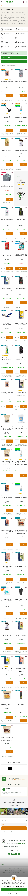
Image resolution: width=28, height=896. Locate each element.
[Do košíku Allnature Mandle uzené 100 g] (9, 95)
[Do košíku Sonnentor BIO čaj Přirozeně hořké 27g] (9, 302)
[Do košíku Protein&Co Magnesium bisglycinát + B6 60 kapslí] (23, 164)
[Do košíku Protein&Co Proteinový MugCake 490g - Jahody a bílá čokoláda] (23, 544)
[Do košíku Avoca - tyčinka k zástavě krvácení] (9, 337)
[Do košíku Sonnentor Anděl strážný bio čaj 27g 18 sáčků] (23, 337)
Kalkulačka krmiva (20, 868)
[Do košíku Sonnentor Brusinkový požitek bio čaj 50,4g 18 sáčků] (9, 544)
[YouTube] (15, 854)
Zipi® (5, 868)
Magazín (12, 874)
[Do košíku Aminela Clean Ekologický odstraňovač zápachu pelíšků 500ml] (23, 475)
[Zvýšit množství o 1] (5, 95)
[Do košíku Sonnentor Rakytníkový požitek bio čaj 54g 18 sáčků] (9, 579)
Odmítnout (10, 893)
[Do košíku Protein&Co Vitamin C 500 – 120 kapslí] (9, 648)
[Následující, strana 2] (14, 768)
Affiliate (16, 874)
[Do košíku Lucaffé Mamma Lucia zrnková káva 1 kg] (9, 268)
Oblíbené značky (11, 868)
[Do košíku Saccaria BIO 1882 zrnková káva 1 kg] (23, 233)
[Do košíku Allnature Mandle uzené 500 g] (9, 406)
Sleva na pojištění (16, 872)
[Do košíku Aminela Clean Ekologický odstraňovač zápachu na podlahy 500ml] (23, 510)
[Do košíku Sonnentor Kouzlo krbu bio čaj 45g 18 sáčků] (9, 510)
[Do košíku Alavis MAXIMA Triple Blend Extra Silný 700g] (9, 613)
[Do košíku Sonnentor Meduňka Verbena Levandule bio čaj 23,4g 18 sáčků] (23, 406)
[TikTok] (19, 854)
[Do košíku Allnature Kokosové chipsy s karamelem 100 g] (23, 441)
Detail (21, 268)
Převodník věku (20, 870)
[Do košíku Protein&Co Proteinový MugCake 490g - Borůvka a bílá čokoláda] (9, 751)
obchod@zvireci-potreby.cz (11, 846)
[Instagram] (12, 854)
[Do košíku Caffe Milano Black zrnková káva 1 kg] (23, 302)
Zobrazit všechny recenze (19, 779)
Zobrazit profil (13, 805)
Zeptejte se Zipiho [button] (21, 843)
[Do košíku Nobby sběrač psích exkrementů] (9, 130)
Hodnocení (23, 872)
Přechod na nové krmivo (10, 870)
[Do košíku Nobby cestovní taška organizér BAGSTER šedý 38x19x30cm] (9, 199)
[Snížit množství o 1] (1, 95)
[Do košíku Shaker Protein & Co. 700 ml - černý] (23, 613)
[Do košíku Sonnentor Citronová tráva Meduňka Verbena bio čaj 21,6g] (23, 579)
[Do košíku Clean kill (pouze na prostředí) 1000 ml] (9, 371)
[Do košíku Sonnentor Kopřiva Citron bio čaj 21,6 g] (9, 682)
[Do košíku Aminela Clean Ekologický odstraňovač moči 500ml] (23, 130)
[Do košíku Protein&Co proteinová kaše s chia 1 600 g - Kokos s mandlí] (9, 441)
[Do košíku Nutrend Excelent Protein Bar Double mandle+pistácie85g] (23, 720)
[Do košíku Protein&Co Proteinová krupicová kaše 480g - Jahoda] (9, 717)
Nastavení (18, 893)
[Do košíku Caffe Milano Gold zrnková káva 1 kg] (9, 164)
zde (18, 886)
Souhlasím (15, 889)
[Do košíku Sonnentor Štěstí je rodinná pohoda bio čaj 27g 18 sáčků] (23, 682)
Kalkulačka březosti (6, 872)
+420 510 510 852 (8, 847)
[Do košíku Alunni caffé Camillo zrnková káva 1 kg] (23, 371)
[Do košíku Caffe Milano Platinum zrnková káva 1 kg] (23, 95)
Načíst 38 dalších (15, 762)
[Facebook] (9, 854)
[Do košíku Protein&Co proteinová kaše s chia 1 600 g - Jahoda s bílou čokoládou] (9, 475)
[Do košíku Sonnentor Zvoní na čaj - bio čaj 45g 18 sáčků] (23, 648)
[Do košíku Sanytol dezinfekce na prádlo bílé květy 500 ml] (9, 233)
